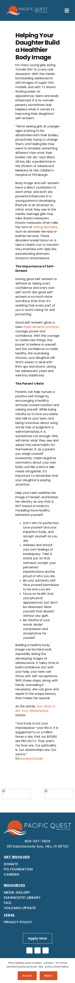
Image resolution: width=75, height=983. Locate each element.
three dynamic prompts (41, 327)
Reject (48, 975)
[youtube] (45, 950)
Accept (27, 975)
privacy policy (49, 964)
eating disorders (45, 227)
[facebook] (29, 950)
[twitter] (37, 950)
